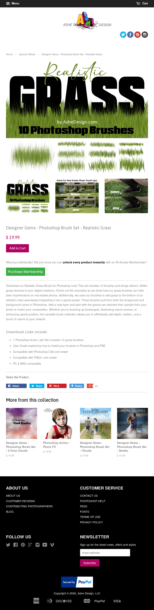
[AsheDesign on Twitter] (123, 36)
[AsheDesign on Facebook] (130, 36)
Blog (10, 512)
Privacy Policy (91, 522)
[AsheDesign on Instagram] (145, 36)
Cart (145, 3)
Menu (15, 3)
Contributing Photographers (29, 506)
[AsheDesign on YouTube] (45, 545)
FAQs (83, 506)
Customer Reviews (20, 501)
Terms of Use (90, 517)
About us (13, 496)
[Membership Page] (25, 275)
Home (9, 54)
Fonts (84, 512)
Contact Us (89, 496)
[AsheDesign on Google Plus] (30, 545)
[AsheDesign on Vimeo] (52, 545)
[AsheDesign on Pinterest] (137, 36)
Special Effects (27, 54)
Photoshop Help (92, 501)
